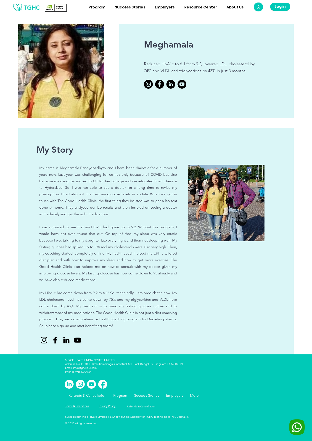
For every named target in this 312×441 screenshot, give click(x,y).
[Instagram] (148, 84)
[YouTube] (181, 84)
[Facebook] (159, 84)
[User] (258, 7)
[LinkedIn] (170, 84)
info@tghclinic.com (85, 367)
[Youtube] (91, 384)
